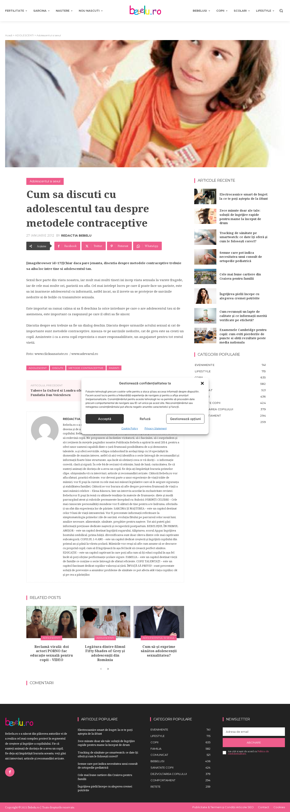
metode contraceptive (86, 368)
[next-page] (107, 669)
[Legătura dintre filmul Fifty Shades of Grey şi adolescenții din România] (105, 622)
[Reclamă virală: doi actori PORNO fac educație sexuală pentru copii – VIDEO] (51, 622)
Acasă (8, 35)
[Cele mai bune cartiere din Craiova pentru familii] (205, 276)
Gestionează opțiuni (185, 419)
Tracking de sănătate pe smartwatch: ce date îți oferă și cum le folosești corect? (243, 237)
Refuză (145, 419)
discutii (57, 368)
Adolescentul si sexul (49, 35)
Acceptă (104, 419)
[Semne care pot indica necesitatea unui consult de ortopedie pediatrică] (205, 257)
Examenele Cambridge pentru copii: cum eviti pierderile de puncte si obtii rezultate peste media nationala (243, 336)
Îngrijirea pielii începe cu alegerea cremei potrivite (240, 296)
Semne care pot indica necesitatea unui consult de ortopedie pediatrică (241, 257)
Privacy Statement (156, 428)
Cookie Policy (129, 428)
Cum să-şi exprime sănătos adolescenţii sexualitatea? (159, 651)
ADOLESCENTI (24, 35)
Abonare (254, 742)
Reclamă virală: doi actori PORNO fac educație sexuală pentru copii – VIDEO (51, 653)
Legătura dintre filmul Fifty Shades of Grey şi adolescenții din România (105, 653)
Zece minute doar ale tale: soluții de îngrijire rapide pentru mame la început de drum (240, 216)
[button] (202, 383)
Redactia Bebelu (76, 235)
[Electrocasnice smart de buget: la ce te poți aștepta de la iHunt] (205, 196)
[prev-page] (101, 669)
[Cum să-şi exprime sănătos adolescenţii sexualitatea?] (159, 622)
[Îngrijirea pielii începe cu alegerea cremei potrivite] (205, 296)
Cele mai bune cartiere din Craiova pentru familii (240, 276)
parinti (114, 368)
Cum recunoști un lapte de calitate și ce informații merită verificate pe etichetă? (243, 316)
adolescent (38, 368)
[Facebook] (9, 772)
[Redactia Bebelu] (45, 497)
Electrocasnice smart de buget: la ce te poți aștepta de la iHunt (244, 196)
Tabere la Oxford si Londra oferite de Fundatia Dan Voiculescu (62, 392)
